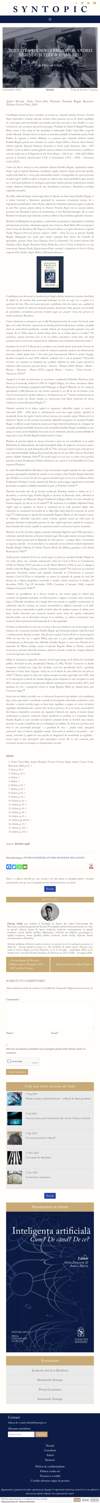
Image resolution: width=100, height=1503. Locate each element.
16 (34, 588)
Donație (50, 889)
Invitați (50, 90)
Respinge (85, 1500)
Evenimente (50, 1361)
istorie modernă (58, 858)
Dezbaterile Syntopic (50, 1380)
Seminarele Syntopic (50, 1399)
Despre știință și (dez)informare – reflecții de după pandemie (58, 1098)
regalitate (77, 858)
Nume (10, 1033)
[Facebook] (8, 866)
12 (48, 502)
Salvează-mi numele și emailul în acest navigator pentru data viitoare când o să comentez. (45, 1051)
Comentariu (13, 999)
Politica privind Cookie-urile (9, 1501)
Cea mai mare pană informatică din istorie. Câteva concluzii (58, 1118)
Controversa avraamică (38, 1177)
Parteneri (50, 1460)
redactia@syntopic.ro (36, 1423)
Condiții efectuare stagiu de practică (50, 1481)
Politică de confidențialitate (27, 1501)
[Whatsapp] (19, 866)
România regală (22, 844)
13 (13, 514)
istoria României (35, 858)
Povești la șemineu (50, 1389)
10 (39, 456)
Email (55, 1033)
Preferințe (94, 1500)
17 (13, 675)
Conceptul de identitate (38, 1157)
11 (76, 485)
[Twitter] (14, 866)
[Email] (24, 866)
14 (25, 551)
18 (24, 690)
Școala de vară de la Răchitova (50, 1370)
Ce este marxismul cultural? (41, 1138)
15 (66, 568)
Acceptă (77, 1500)
